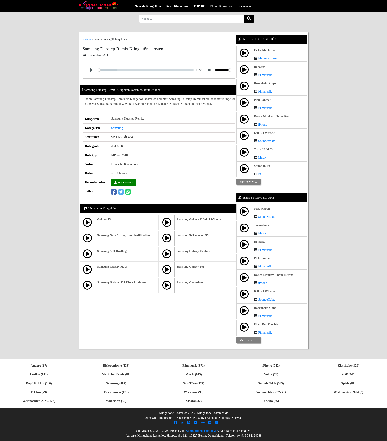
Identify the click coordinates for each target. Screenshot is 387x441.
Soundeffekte (266, 141)
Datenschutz (183, 417)
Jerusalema (261, 225)
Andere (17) (39, 365)
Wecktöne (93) (193, 392)
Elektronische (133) (116, 365)
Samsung (117, 128)
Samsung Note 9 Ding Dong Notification (123, 235)
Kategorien (244, 6)
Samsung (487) (116, 383)
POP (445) (348, 374)
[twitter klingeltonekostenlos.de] (196, 422)
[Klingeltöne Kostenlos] (99, 5)
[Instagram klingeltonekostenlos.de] (182, 422)
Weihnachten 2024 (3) (348, 392)
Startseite (87, 39)
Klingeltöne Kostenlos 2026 (177, 413)
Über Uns (151, 417)
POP (261, 174)
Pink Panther (262, 99)
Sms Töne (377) (193, 383)
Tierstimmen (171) (116, 392)
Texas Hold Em (264, 149)
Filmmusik (265, 75)
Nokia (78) (271, 374)
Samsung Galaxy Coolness (194, 251)
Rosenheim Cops (265, 83)
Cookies (224, 417)
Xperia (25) (271, 401)
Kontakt (212, 417)
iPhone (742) (271, 365)
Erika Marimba (264, 50)
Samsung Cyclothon (190, 282)
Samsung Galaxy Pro (191, 266)
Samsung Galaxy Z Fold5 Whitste (199, 219)
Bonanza (259, 66)
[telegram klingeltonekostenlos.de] (217, 422)
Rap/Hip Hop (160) (39, 383)
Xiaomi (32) (194, 401)
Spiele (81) (348, 383)
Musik (262, 157)
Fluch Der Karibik (266, 324)
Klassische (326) (348, 365)
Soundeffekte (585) (271, 383)
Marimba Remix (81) (116, 374)
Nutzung (198, 417)
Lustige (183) (39, 374)
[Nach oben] (382, 436)
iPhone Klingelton (221, 6)
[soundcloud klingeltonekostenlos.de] (203, 422)
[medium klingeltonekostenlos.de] (210, 422)
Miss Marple (262, 208)
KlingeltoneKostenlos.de (201, 430)
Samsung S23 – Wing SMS (194, 235)
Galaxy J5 (104, 219)
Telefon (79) (39, 392)
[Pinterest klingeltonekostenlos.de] (189, 422)
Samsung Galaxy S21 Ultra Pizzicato (121, 282)
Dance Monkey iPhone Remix (273, 116)
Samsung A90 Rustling (112, 251)
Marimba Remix (268, 58)
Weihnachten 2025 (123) (38, 401)
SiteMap (237, 417)
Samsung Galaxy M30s (112, 266)
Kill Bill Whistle (264, 132)
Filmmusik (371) (193, 365)
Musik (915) (193, 374)
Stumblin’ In (262, 165)
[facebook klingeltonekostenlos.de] (176, 422)
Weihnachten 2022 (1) (271, 392)
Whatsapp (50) (116, 401)
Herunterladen (125, 182)
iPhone (262, 124)
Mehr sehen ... (248, 181)
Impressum (166, 417)
